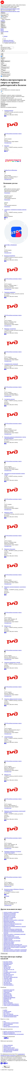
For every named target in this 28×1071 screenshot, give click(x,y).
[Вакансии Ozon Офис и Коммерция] (15, 232)
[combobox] (7, 47)
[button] (2, 28)
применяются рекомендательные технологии (13, 1054)
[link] (3, 25)
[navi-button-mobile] (2, 33)
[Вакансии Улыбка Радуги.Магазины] (15, 161)
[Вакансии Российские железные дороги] (15, 125)
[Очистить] (3, 51)
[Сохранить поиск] (2, 54)
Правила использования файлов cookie (10, 11)
